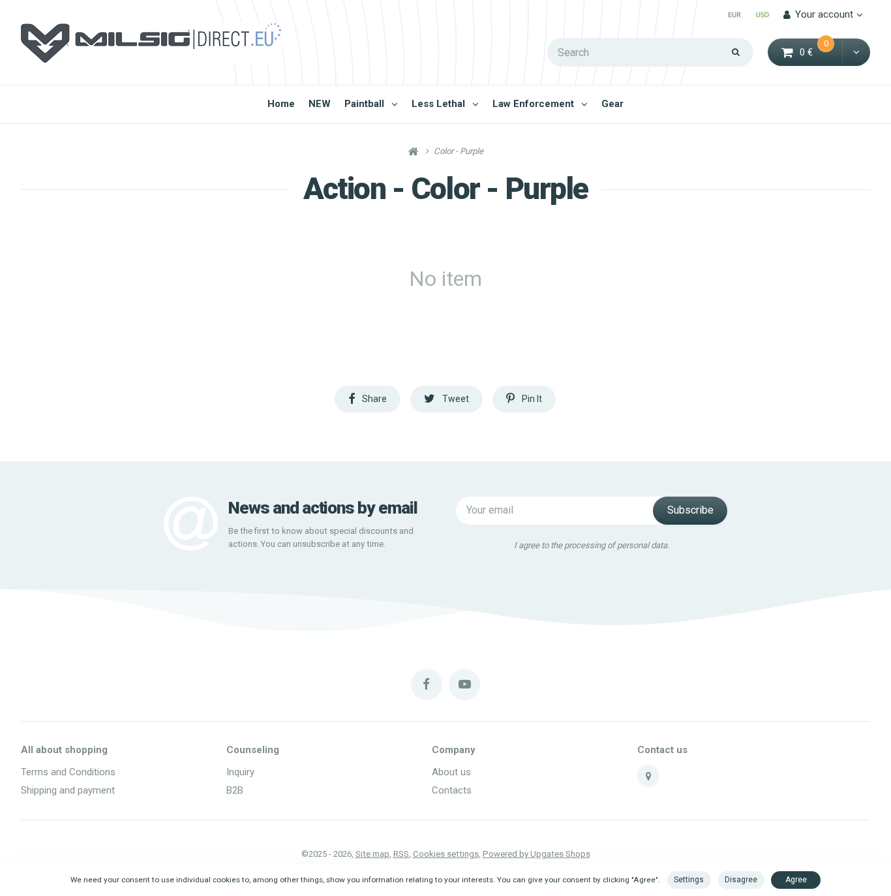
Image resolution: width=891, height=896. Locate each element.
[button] (856, 52)
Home (281, 104)
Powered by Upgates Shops (536, 854)
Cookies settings (446, 854)
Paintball (364, 104)
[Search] (736, 52)
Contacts (452, 790)
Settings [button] (689, 879)
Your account (824, 14)
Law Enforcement (533, 104)
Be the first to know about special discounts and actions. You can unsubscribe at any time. (321, 537)
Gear (612, 104)
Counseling (252, 750)
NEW (320, 104)
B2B (234, 790)
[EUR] (734, 15)
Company (454, 750)
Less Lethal (438, 104)
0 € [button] (821, 51)
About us (451, 772)
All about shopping (64, 750)
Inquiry (240, 772)
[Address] (648, 776)
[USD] (762, 15)
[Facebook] (426, 684)
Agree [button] (796, 879)
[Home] (151, 43)
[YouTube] (464, 684)
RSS (401, 854)
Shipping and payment (68, 790)
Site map (372, 854)
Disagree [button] (741, 879)
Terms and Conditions (68, 772)
